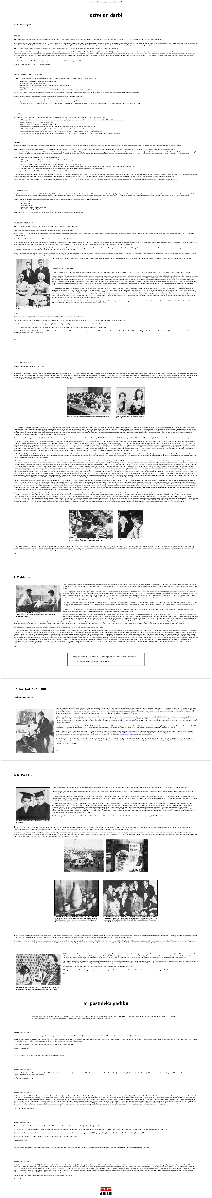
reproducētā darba (127, 734)
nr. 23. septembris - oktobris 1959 (106, 2)
